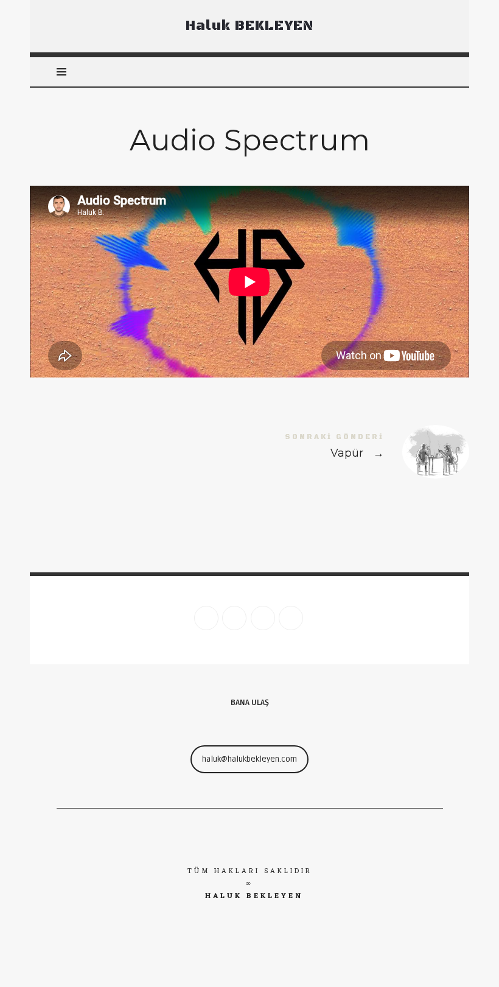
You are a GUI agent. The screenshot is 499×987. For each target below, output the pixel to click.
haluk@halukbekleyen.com (249, 759)
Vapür (359, 451)
